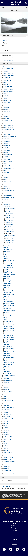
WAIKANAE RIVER (8, 98)
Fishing (6, 341)
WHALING (6, 423)
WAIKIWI (6, 115)
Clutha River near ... (8, 326)
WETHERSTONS (7, 416)
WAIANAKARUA (7, 70)
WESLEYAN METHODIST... (9, 402)
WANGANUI (6, 378)
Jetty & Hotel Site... (8, 265)
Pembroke (6, 258)
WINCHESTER (7, 445)
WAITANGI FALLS (7, 177)
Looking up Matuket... (10, 231)
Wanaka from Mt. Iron (9, 269)
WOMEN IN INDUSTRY (8, 456)
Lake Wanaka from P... (9, 351)
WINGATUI (6, 448)
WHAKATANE (6, 420)
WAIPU (5, 158)
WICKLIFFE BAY (7, 439)
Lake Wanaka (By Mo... (9, 262)
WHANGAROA (7, 430)
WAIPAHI (6, 143)
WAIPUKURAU (7, 159)
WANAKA (6, 203)
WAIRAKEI (6, 163)
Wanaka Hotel (7, 292)
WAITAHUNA (6, 172)
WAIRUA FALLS (7, 170)
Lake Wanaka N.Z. (8, 255)
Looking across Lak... (9, 267)
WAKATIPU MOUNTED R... (9, 195)
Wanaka (6, 319)
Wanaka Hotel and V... (9, 253)
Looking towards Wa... (9, 337)
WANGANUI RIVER (8, 380)
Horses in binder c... (8, 335)
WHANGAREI (6, 429)
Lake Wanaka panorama (9, 274)
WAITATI (5, 179)
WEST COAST (7, 405)
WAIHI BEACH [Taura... (9, 80)
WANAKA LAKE (7, 204)
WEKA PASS (6, 396)
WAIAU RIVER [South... (9, 73)
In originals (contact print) (7, 60)
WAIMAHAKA (7, 118)
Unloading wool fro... (9, 323)
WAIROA (6, 167)
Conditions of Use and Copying (7, 486)
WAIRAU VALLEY (7, 165)
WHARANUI (6, 432)
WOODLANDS (7, 466)
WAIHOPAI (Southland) (9, 474)
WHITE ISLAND (7, 438)
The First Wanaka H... (9, 332)
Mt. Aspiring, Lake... (8, 364)
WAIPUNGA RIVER (8, 161)
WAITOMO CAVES (8, 185)
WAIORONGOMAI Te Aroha (10, 136)
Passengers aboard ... (9, 301)
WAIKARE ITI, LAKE (8, 100)
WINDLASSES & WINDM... (9, 447)
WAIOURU (6, 140)
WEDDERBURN (7, 393)
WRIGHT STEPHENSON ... (9, 472)
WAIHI (5, 82)
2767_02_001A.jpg (8, 308)
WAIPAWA (6, 147)
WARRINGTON (7, 389)
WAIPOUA (6, 156)
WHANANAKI (6, 425)
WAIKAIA (6, 93)
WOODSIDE (6, 468)
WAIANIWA (6, 71)
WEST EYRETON (7, 409)
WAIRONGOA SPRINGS (9, 168)
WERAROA (6, 398)
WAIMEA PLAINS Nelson (9, 129)
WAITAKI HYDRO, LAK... (9, 174)
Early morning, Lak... (8, 334)
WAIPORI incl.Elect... (8, 154)
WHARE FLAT (7, 434)
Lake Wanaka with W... (9, 298)
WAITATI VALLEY (7, 181)
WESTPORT (6, 413)
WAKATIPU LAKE (7, 194)
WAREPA (6, 384)
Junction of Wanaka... (9, 330)
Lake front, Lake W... (9, 260)
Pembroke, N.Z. (8, 312)
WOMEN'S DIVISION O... (9, 459)
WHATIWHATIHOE (8, 436)
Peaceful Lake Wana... (10, 224)
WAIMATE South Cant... (9, 127)
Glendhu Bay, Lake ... (10, 220)
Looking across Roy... (9, 369)
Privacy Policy (4, 493)
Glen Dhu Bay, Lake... (10, 219)
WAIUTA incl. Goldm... (8, 186)
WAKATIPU (6, 192)
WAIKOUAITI (6, 116)
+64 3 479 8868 (14, 533)
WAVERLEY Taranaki (8, 391)
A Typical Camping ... (9, 228)
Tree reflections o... (8, 359)
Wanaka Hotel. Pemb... (9, 316)
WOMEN (6, 454)
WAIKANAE (6, 97)
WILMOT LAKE (7, 443)
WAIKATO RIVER (7, 107)
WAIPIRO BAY (7, 150)
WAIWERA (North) (8, 188)
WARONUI (6, 387)
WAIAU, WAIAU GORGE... (9, 75)
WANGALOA (6, 377)
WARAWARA (6, 382)
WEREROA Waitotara (8, 400)
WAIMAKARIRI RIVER (8, 120)
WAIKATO (6, 106)
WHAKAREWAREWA (8, 418)
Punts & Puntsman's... (9, 249)
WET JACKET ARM (8, 414)
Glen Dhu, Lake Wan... (10, 238)
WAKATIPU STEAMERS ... (9, 197)
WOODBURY (6, 463)
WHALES (6, 421)
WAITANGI (6, 176)
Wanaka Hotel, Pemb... (9, 321)
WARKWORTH (7, 386)
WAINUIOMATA (7, 134)
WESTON (6, 411)
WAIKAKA (6, 95)
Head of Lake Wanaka (9, 350)
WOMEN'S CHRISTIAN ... (9, 457)
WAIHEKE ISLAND (7, 77)
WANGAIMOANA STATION (9, 375)
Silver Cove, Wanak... (9, 348)
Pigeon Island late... (9, 244)
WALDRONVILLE (7, 199)
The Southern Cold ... (9, 246)
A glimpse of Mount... (10, 217)
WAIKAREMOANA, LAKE (9, 104)
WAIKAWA (6, 109)
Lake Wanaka (8, 226)
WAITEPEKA (6, 183)
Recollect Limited (17, 496)
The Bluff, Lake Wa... (9, 237)
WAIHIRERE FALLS (8, 86)
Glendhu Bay (7, 206)
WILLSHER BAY (7, 441)
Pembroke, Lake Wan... (9, 303)
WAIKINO (6, 113)
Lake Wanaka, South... (9, 305)
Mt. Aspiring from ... (9, 215)
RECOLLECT (3, 496)
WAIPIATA (6, 149)
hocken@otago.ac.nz (14, 534)
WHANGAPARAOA (8, 427)
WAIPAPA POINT (7, 145)
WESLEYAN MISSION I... (9, 404)
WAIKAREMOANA (8, 102)
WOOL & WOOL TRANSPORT (10, 470)
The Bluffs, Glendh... (9, 242)
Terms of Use (9, 493)
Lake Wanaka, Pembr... (9, 280)
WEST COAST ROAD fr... (9, 407)
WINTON (6, 450)
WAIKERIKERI (7, 111)
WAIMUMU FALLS (7, 133)
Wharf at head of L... (8, 346)
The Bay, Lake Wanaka (9, 325)
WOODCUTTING (7, 465)
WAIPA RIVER (7, 141)
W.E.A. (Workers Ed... (8, 68)
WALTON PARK (7, 201)
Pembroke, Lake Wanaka (10, 256)
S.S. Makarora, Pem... (9, 273)
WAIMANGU (6, 124)
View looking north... (9, 290)
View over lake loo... (9, 264)
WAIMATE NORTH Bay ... (9, 125)
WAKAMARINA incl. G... (9, 190)
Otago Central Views (10, 235)
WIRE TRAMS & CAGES (9, 452)
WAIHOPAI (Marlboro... (9, 91)
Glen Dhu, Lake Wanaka (10, 229)
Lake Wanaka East (8, 247)
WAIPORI (6, 152)
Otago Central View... (10, 208)
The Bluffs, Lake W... (9, 222)
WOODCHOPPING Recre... (10, 461)
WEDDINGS (6, 395)
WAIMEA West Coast (8, 131)
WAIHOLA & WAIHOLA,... (9, 89)
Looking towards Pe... (9, 357)
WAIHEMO (6, 79)
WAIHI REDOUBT (7, 84)
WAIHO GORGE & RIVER (9, 88)
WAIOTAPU (6, 138)
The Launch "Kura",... (8, 373)
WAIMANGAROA (7, 122)
